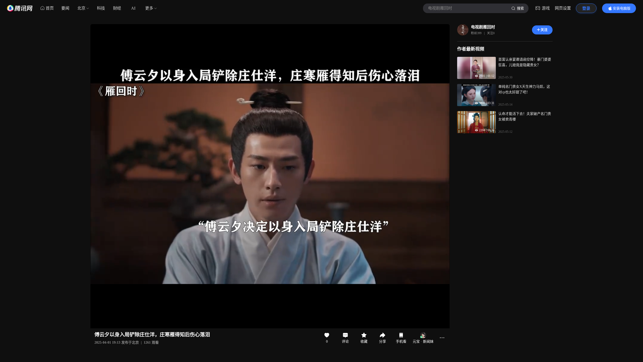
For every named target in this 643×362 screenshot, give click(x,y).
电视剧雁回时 (483, 27)
